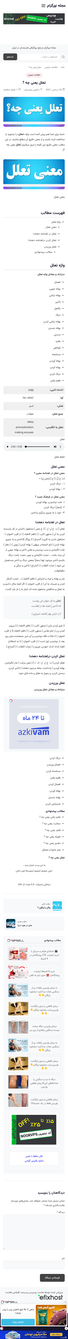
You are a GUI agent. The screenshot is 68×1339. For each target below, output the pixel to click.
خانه (63, 67)
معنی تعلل (51, 227)
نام (63, 1258)
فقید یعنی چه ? (53, 830)
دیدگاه (61, 1212)
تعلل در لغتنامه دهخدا (44, 234)
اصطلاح (12, 641)
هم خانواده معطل (51, 850)
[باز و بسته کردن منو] (43, 6)
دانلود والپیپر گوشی (34, 1161)
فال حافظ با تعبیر (34, 1156)
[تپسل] (1, 1328)
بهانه (58, 289)
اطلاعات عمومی (51, 67)
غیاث (51, 566)
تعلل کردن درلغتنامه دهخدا (42, 240)
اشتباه (60, 390)
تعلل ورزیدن (50, 247)
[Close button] (65, 1302)
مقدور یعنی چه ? (52, 843)
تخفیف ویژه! (18, 1322)
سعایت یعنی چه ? (51, 824)
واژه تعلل (56, 222)
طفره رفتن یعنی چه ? (50, 817)
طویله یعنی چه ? (52, 837)
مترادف (61, 274)
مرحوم (33, 668)
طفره (58, 341)
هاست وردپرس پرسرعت (32, 1292)
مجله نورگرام (56, 6)
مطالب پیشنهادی (43, 252)
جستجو (10, 57)
